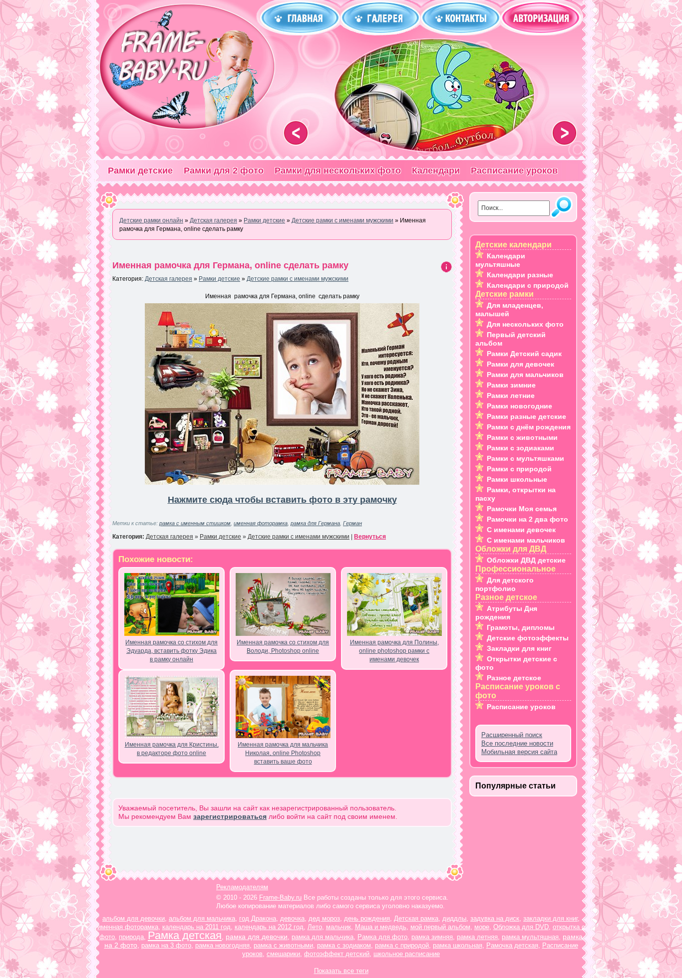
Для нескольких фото (525, 324)
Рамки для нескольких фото (338, 171)
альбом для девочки (133, 918)
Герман (352, 523)
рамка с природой (402, 945)
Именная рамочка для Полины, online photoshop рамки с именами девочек (394, 651)
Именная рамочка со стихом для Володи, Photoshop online (283, 646)
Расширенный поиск (511, 735)
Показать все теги (341, 971)
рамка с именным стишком (195, 523)
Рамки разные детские (526, 416)
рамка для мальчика (322, 937)
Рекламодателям (242, 887)
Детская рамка (416, 918)
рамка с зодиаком (344, 945)
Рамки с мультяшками (525, 458)
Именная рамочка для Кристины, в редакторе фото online (172, 749)
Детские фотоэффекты (528, 638)
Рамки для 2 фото (224, 171)
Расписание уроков (514, 171)
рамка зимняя (432, 937)
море (481, 927)
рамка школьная (457, 945)
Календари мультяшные (500, 260)
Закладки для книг (519, 648)
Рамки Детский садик (524, 354)
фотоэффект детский (336, 954)
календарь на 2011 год (196, 927)
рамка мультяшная (530, 937)
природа (131, 937)
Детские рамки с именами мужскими (297, 278)
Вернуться (370, 536)
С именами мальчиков (526, 540)
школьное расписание (406, 954)
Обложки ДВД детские (526, 560)
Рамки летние (511, 395)
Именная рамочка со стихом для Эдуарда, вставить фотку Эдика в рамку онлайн (171, 651)
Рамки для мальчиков (525, 375)
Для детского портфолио (504, 584)
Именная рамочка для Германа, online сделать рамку (230, 265)
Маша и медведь (380, 927)
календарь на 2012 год (269, 927)
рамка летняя (477, 937)
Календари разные (520, 275)
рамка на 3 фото (166, 945)
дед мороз (324, 918)
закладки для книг (550, 918)
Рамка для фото (382, 937)
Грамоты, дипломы (521, 627)
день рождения (367, 918)
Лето (315, 927)
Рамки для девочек (520, 364)
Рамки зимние (511, 385)
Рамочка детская (512, 945)
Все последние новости (517, 743)
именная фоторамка (261, 523)
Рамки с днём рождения (529, 427)
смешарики (283, 954)
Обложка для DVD (521, 927)
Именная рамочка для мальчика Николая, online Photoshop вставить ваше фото (283, 753)
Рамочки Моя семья (522, 509)
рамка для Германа (315, 523)
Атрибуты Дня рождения (506, 612)
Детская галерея (168, 278)
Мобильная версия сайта (519, 752)
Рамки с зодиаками (520, 448)
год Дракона (257, 918)
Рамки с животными (522, 437)
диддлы (454, 918)
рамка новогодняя (222, 945)
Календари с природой (528, 285)
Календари (436, 171)
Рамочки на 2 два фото (527, 519)
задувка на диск (494, 918)
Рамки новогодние (519, 406)
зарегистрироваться (230, 816)
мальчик (338, 927)
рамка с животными (283, 945)
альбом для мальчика (202, 918)
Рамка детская (185, 935)
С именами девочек (521, 530)
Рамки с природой (519, 469)
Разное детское (514, 678)
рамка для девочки (257, 937)
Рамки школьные (517, 479)
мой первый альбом (440, 927)
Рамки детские (140, 171)
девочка (292, 918)
